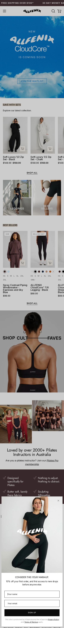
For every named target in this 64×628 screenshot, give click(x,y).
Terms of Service (31, 622)
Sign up (32, 612)
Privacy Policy (53, 620)
